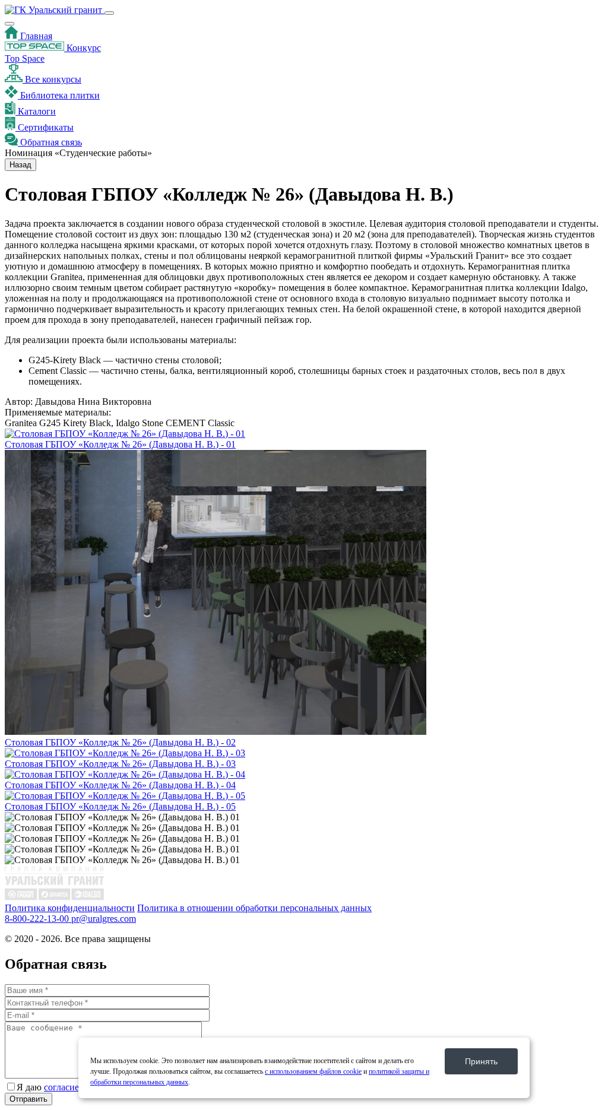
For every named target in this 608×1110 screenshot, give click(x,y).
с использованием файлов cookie (313, 1071)
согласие (61, 1087)
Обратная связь (50, 142)
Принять (481, 1061)
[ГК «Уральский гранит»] (54, 10)
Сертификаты (44, 127)
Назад (20, 164)
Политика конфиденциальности (70, 908)
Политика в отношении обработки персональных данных (254, 908)
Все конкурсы (52, 79)
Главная (35, 36)
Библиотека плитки (59, 95)
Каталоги (35, 111)
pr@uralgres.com (103, 919)
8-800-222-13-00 (38, 919)
